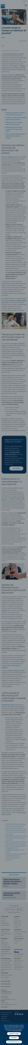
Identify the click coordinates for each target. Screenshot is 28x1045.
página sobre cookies (17, 1030)
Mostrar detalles (14, 1041)
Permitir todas (14, 1033)
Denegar (14, 1037)
